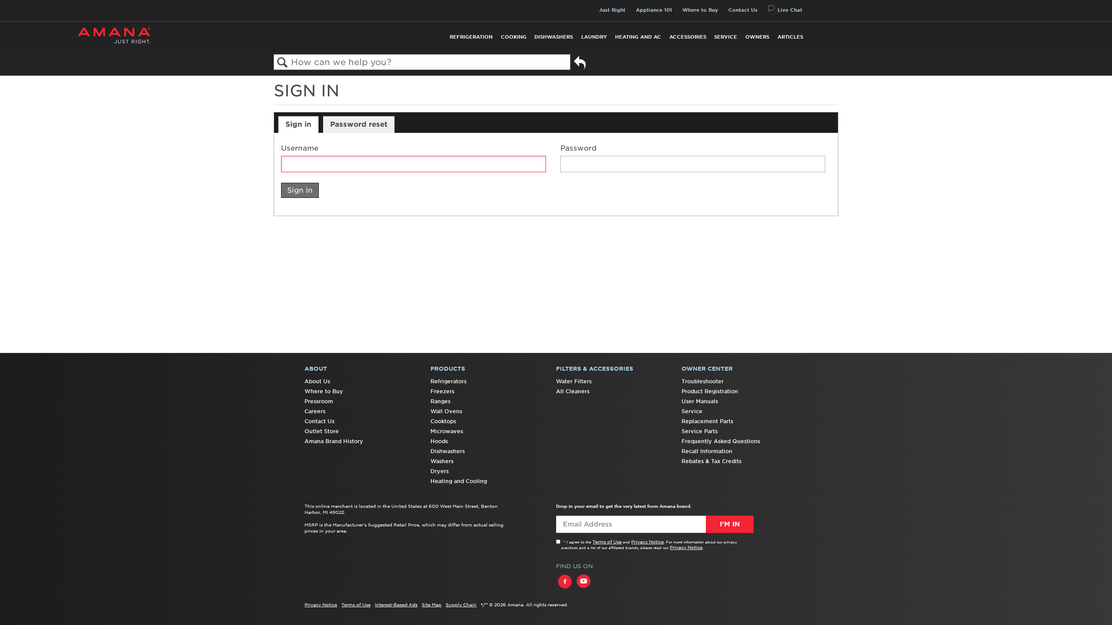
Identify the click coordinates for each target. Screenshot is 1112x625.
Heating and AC (638, 37)
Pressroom (318, 401)
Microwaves (446, 431)
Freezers (442, 391)
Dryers (439, 471)
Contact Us (743, 10)
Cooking (513, 37)
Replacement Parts (707, 421)
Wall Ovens (446, 411)
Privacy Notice (647, 541)
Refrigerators (448, 381)
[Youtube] (583, 589)
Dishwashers (553, 37)
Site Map (431, 604)
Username (299, 148)
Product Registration (710, 391)
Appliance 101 (654, 10)
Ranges (440, 401)
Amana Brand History (333, 441)
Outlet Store (321, 431)
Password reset (358, 124)
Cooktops (443, 421)
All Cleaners (572, 391)
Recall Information (707, 451)
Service (725, 37)
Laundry (594, 37)
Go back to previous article (580, 64)
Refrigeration (471, 37)
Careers (314, 411)
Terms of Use (607, 541)
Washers (441, 461)
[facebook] (565, 589)
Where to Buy (700, 10)
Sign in (298, 124)
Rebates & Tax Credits (711, 461)
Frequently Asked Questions (721, 441)
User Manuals (700, 401)
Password (578, 148)
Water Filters (574, 381)
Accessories (687, 37)
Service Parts (700, 431)
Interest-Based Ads (396, 604)
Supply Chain (461, 604)
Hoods (439, 441)
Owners (757, 37)
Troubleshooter (703, 381)
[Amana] (114, 35)
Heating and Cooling (458, 481)
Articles (790, 37)
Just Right (612, 10)
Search (282, 62)
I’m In (730, 524)
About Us (317, 381)
